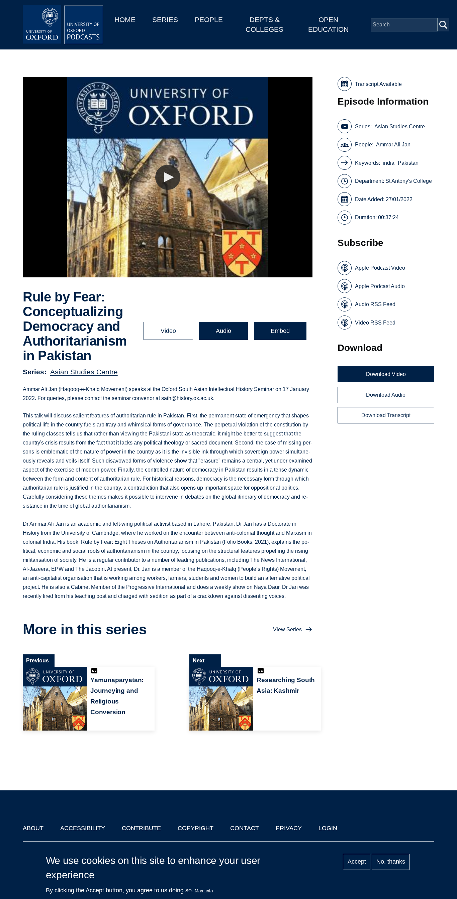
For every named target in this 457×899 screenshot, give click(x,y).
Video (168, 331)
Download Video (386, 374)
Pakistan (408, 163)
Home (124, 19)
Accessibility (82, 828)
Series (165, 19)
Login (327, 828)
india (388, 163)
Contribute (141, 828)
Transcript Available (378, 84)
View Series (287, 629)
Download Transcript (385, 415)
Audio (223, 331)
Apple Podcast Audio (380, 286)
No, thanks (390, 862)
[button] (167, 177)
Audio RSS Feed (375, 304)
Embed (280, 331)
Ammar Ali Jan (393, 144)
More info (204, 890)
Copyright (195, 828)
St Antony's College (408, 181)
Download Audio (385, 395)
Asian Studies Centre (84, 372)
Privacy (289, 828)
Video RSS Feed (375, 323)
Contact (244, 828)
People (209, 19)
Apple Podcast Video (380, 268)
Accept (357, 862)
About (33, 828)
